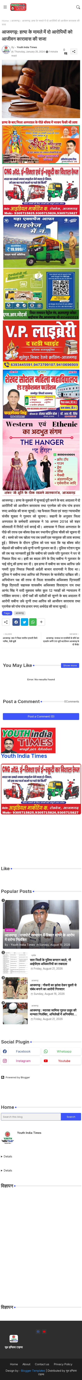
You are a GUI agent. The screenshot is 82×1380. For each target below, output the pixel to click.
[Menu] (5, 7)
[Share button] (41, 622)
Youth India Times (24, 756)
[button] (78, 7)
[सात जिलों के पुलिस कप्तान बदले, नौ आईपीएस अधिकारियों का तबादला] (15, 963)
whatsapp (64, 1051)
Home (5, 20)
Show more (70, 665)
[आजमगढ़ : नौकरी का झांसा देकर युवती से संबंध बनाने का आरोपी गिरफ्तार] (15, 988)
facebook (23, 1051)
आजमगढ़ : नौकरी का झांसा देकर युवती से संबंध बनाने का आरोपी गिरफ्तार (53, 987)
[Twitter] (24, 622)
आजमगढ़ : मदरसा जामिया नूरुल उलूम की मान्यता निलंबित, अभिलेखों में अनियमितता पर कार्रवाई (53, 1012)
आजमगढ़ (15, 20)
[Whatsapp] (33, 622)
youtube (64, 1061)
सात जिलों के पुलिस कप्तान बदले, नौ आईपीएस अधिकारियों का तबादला (50, 962)
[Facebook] (16, 622)
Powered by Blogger (18, 1077)
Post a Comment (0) (41, 716)
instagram (23, 1061)
